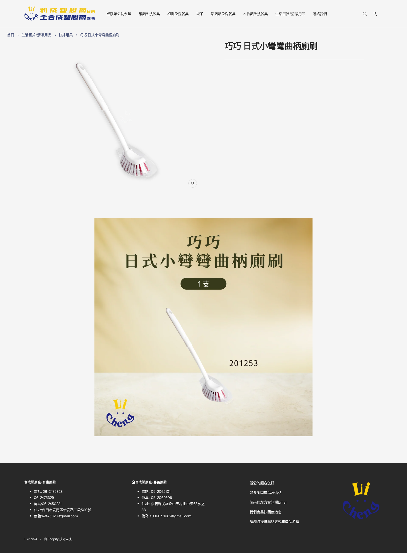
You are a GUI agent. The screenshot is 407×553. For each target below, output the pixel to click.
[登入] (375, 14)
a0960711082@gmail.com (170, 516)
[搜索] (365, 14)
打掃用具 (66, 35)
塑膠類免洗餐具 (118, 14)
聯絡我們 (320, 14)
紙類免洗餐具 (149, 14)
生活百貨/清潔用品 (290, 14)
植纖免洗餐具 (178, 14)
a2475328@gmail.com (60, 516)
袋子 (199, 14)
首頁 (10, 35)
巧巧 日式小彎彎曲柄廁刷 (99, 35)
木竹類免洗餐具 (255, 14)
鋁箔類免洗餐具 (223, 14)
